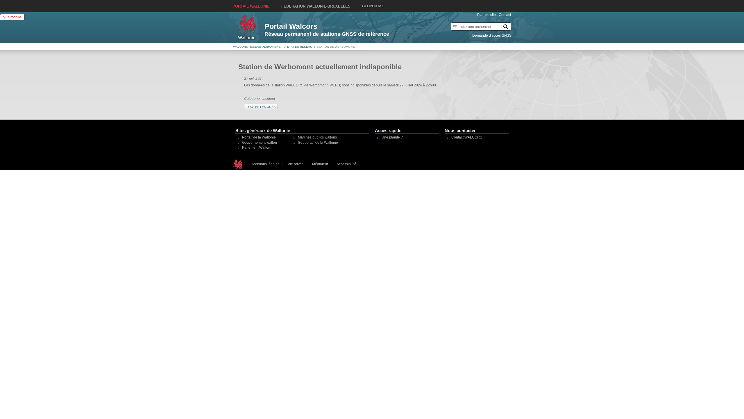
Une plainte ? (392, 137)
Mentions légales (265, 164)
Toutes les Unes (261, 107)
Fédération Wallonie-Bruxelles (315, 6)
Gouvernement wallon (259, 143)
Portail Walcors (290, 26)
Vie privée (296, 164)
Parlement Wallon (256, 147)
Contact (505, 15)
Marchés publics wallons (317, 137)
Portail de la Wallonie (259, 137)
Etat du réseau (299, 46)
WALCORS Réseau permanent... (257, 46)
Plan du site (486, 15)
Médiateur (320, 164)
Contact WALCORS (466, 137)
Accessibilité (346, 164)
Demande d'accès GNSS (492, 35)
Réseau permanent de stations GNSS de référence (326, 34)
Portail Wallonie (251, 6)
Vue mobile (12, 17)
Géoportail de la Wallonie (318, 143)
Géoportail (373, 6)
